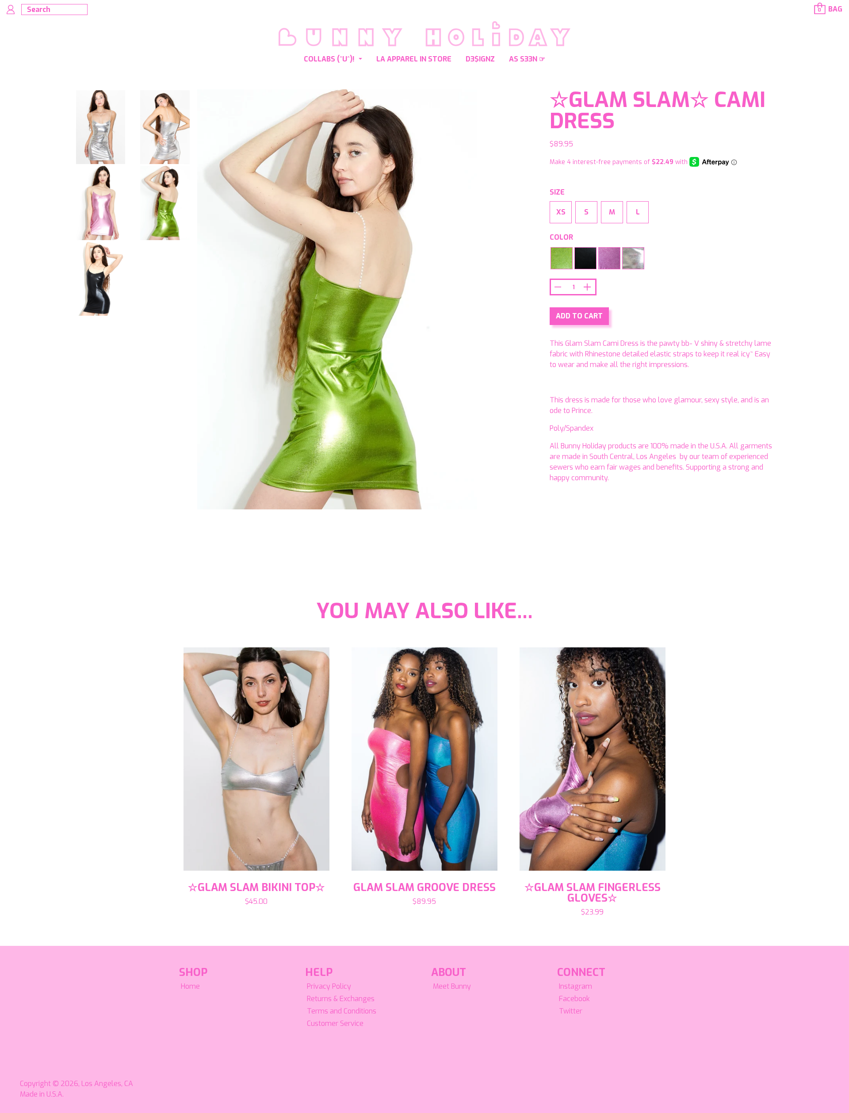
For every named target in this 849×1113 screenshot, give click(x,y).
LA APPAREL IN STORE (413, 59)
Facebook (574, 998)
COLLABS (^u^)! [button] (330, 59)
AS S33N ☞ (527, 59)
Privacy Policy (329, 986)
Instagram (575, 986)
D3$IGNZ (480, 59)
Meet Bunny (452, 986)
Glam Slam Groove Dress (424, 887)
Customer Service (335, 1023)
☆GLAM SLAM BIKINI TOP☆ (256, 887)
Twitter (570, 1011)
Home (190, 986)
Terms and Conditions (341, 1011)
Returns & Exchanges (341, 998)
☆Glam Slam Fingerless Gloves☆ (592, 892)
